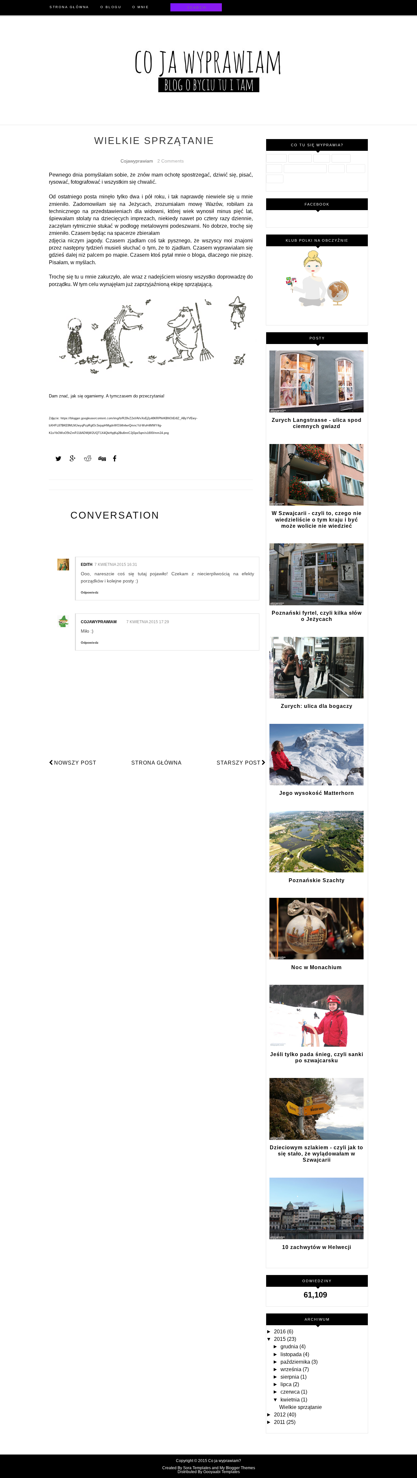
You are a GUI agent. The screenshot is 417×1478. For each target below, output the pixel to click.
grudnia (289, 1346)
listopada (291, 1354)
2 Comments (170, 161)
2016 (280, 1331)
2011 (280, 1422)
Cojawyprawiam (99, 622)
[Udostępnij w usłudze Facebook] (112, 458)
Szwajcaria (300, 158)
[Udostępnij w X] (55, 458)
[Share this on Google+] (69, 458)
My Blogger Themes (237, 1468)
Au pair (321, 158)
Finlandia (276, 158)
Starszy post (239, 763)
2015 (280, 1339)
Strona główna (156, 763)
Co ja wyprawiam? (224, 1460)
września (291, 1369)
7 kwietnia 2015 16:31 (115, 564)
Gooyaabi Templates (221, 1472)
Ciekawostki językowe (305, 168)
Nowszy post (75, 763)
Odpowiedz (89, 592)
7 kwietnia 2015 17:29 (147, 622)
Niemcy (274, 179)
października (295, 1362)
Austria (336, 168)
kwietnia (290, 1399)
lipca (286, 1384)
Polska (274, 168)
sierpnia (290, 1377)
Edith (87, 564)
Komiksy (355, 168)
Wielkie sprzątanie (300, 1407)
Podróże (341, 158)
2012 (280, 1414)
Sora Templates (197, 1468)
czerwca (290, 1392)
